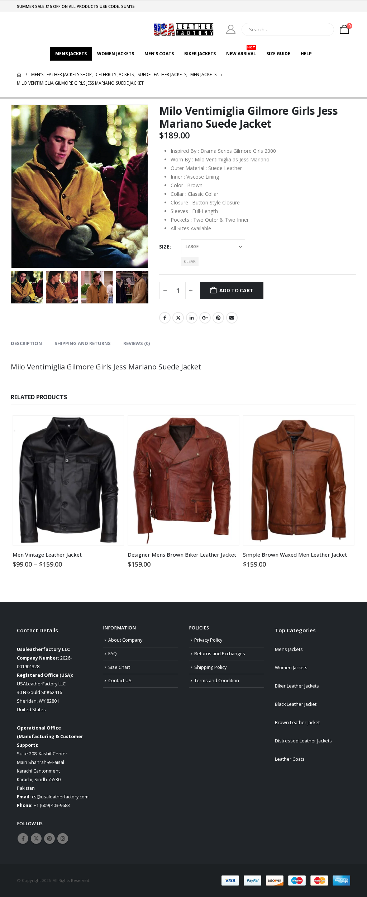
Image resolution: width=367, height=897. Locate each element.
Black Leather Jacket (295, 704)
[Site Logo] (183, 29)
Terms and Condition (216, 681)
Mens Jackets (71, 54)
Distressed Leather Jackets (303, 741)
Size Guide (278, 54)
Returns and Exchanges (219, 654)
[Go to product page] (68, 480)
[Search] (324, 29)
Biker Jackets (200, 54)
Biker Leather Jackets (297, 686)
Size (164, 246)
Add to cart (236, 290)
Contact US (120, 681)
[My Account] (231, 29)
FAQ (112, 654)
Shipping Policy (210, 667)
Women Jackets (115, 54)
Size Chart (119, 667)
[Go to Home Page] (19, 74)
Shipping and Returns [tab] (82, 343)
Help (306, 54)
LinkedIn (191, 318)
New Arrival (241, 52)
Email (232, 318)
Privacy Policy (208, 640)
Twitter (178, 318)
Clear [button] (190, 261)
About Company (125, 640)
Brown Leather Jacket (297, 722)
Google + (205, 318)
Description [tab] (26, 343)
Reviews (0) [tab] (136, 343)
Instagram (62, 838)
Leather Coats (290, 759)
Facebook (165, 318)
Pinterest (218, 318)
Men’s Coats (159, 54)
